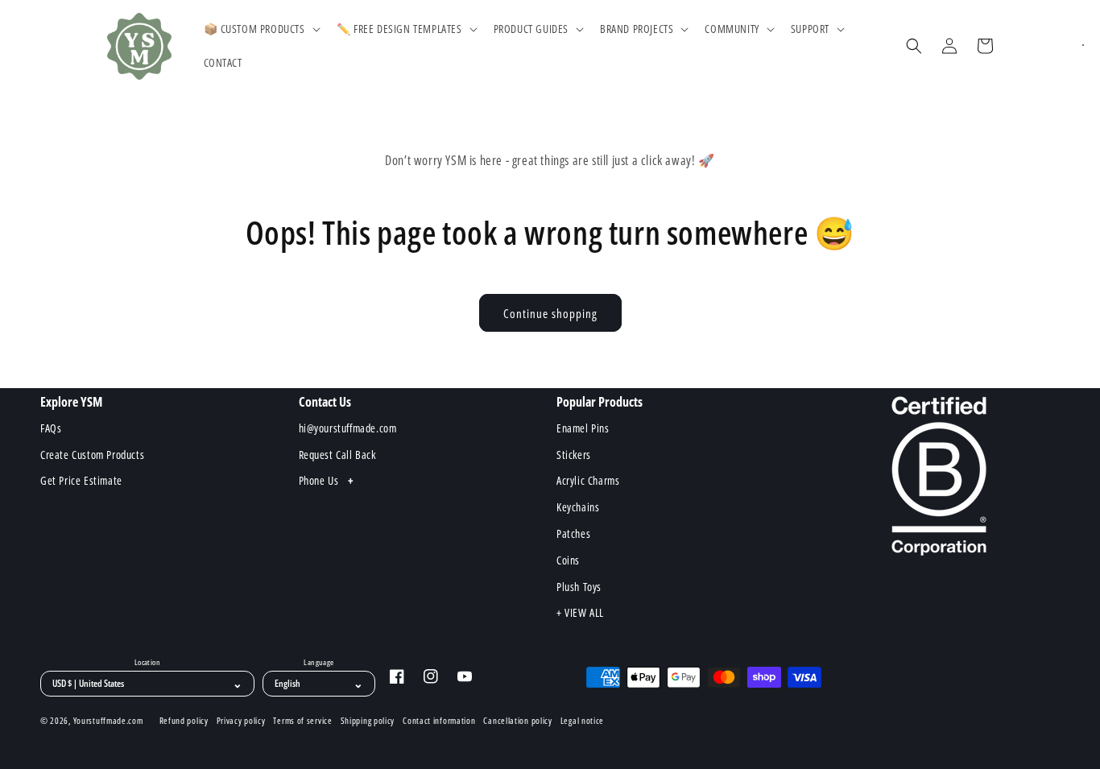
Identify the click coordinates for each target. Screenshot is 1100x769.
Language (318, 663)
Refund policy (184, 720)
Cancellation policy (517, 720)
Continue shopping (550, 313)
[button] (260, 29)
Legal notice (582, 720)
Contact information (439, 720)
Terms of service (302, 720)
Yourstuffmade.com (108, 720)
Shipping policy (368, 720)
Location (147, 663)
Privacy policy (241, 720)
